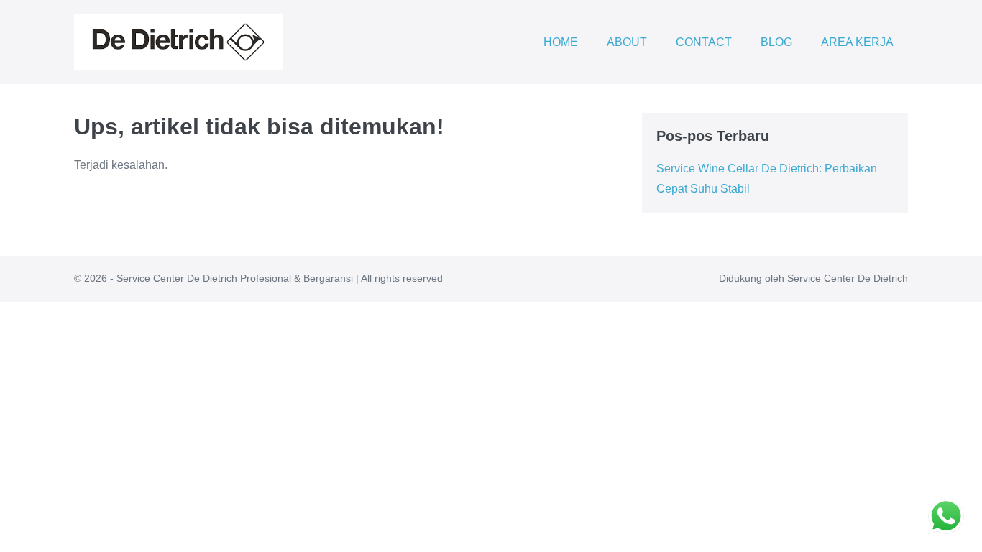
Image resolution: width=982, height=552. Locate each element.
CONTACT (704, 42)
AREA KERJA (857, 42)
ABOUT (627, 42)
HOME (560, 42)
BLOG (776, 42)
